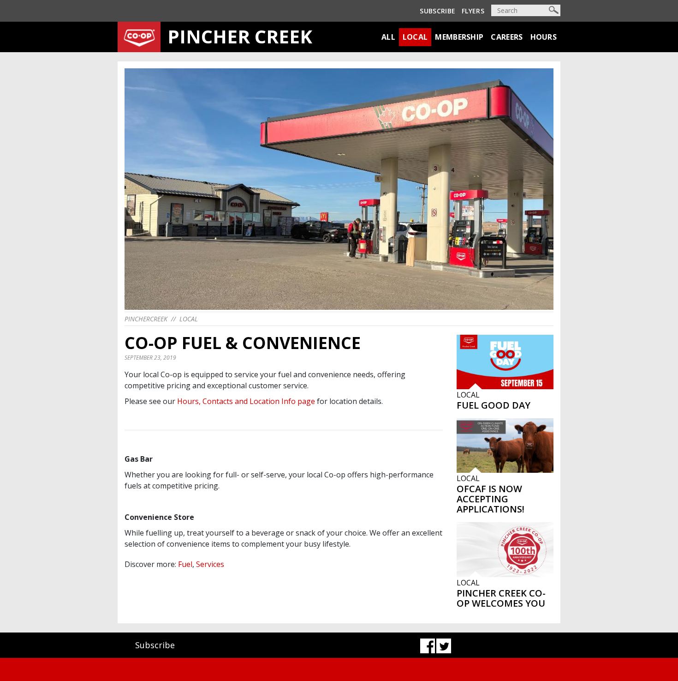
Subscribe (437, 10)
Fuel (185, 564)
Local (415, 37)
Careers (507, 37)
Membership (459, 37)
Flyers (473, 10)
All (388, 37)
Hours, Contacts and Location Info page (246, 401)
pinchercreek (146, 318)
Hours (543, 37)
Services (210, 564)
